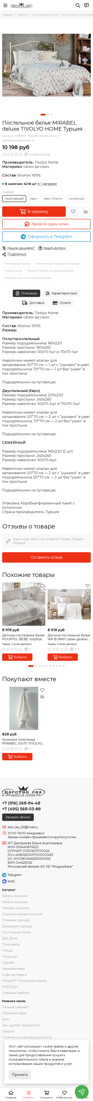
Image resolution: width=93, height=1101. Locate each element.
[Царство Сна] (21, 5)
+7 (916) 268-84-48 (21, 803)
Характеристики (64, 293)
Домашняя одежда (17, 926)
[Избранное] (73, 211)
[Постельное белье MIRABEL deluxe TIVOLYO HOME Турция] (46, 65)
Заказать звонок (17, 817)
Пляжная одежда (15, 920)
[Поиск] (78, 5)
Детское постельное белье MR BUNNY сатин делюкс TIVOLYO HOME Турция (69, 637)
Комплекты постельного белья (57, 263)
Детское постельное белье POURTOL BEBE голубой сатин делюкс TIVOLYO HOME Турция (23, 637)
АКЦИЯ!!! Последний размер (24, 981)
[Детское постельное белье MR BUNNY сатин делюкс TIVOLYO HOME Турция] (69, 604)
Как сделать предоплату (21, 1025)
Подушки (9, 956)
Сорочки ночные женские (22, 914)
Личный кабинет (15, 1007)
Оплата (65, 303)
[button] (43, 115)
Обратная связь (14, 1013)
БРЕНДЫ (9, 987)
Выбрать (20, 657)
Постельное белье (45, 14)
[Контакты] (86, 5)
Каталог (22, 14)
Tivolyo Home (13, 270)
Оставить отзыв (46, 557)
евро (33, 199)
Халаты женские (14, 896)
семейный (76, 199)
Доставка (36, 303)
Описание (29, 293)
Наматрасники (13, 969)
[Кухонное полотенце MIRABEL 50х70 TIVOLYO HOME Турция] (23, 708)
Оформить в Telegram (50, 236)
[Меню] (5, 5)
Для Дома (10, 938)
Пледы (7, 950)
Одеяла (8, 963)
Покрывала (10, 944)
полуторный (14, 199)
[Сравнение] (85, 211)
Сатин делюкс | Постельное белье (28, 277)
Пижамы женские (16, 908)
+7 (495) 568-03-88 (21, 809)
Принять (20, 1075)
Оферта (8, 1031)
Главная (7, 14)
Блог (6, 1019)
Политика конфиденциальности (27, 1037)
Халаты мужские (14, 902)
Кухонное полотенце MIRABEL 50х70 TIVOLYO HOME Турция (22, 741)
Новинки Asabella (15, 993)
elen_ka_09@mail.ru (23, 827)
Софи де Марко (14, 975)
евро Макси (53, 199)
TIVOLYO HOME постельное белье (50, 270)
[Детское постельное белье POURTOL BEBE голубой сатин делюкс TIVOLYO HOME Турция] (23, 604)
